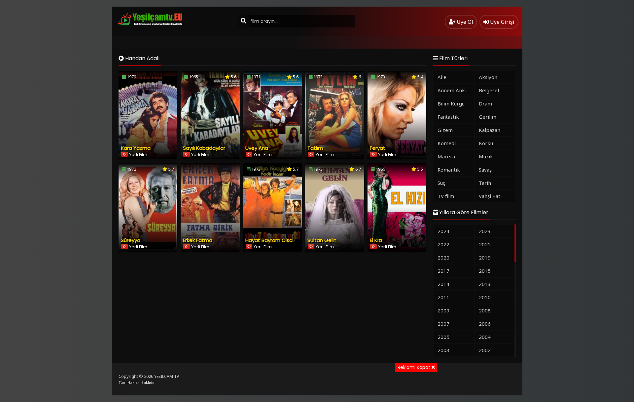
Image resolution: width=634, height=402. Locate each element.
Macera (446, 156)
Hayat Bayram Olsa (269, 240)
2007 (443, 323)
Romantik (449, 169)
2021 (485, 244)
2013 (485, 284)
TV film (446, 196)
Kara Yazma (136, 147)
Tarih (485, 183)
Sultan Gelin (321, 240)
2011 (443, 297)
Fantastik (448, 116)
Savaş (485, 169)
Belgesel (489, 90)
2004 (485, 337)
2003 (443, 350)
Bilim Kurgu (451, 103)
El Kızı (376, 240)
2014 (443, 284)
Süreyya (130, 240)
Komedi (447, 143)
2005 (443, 337)
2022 (443, 244)
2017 (443, 270)
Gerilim (487, 116)
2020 (443, 257)
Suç (441, 183)
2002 (485, 350)
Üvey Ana (256, 147)
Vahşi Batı (490, 196)
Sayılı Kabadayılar (204, 147)
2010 (485, 297)
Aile (442, 77)
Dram (485, 103)
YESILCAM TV (166, 376)
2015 (485, 270)
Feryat (377, 147)
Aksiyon (488, 77)
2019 (485, 257)
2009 (443, 310)
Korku (486, 143)
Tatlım (315, 147)
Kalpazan (489, 130)
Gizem (445, 130)
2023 (485, 231)
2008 (485, 310)
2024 (443, 231)
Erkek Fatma (197, 240)
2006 (485, 323)
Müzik (486, 156)
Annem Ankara (455, 90)
